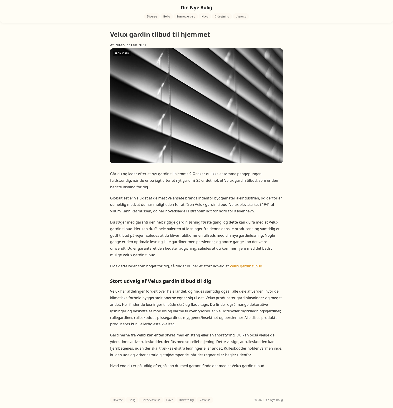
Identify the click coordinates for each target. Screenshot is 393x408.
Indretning (222, 16)
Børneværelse (185, 16)
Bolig (166, 16)
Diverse (152, 16)
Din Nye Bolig (196, 7)
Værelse (241, 16)
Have (205, 16)
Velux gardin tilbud (246, 266)
